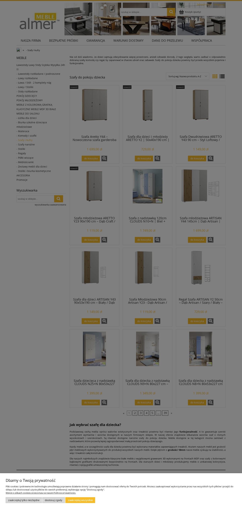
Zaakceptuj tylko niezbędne (24, 500)
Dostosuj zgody (53, 500)
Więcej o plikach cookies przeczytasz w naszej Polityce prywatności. (41, 492)
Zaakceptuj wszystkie (80, 500)
